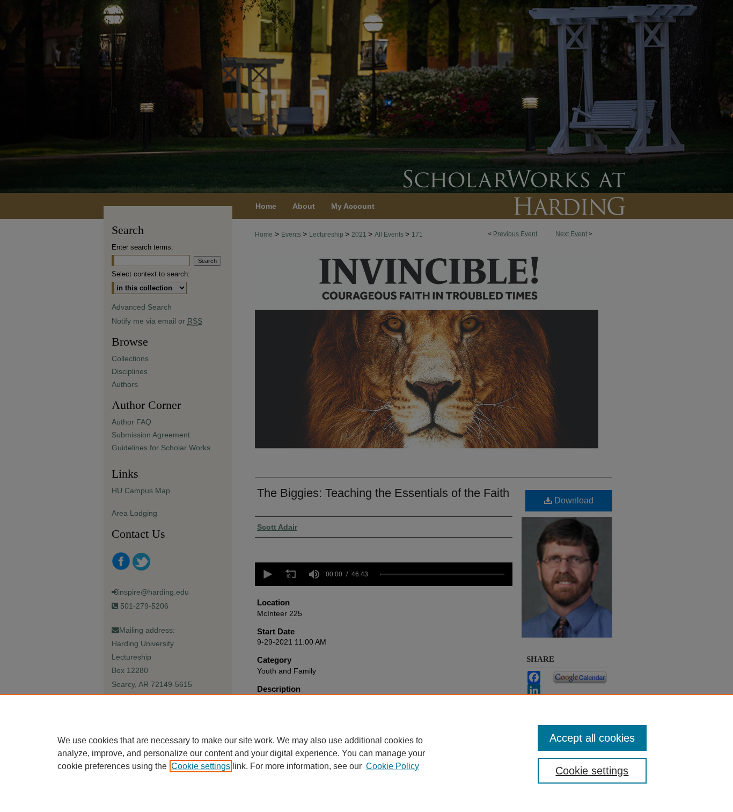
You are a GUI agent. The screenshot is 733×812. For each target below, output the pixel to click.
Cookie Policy (392, 766)
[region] (366, 753)
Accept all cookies (592, 738)
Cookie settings (200, 766)
